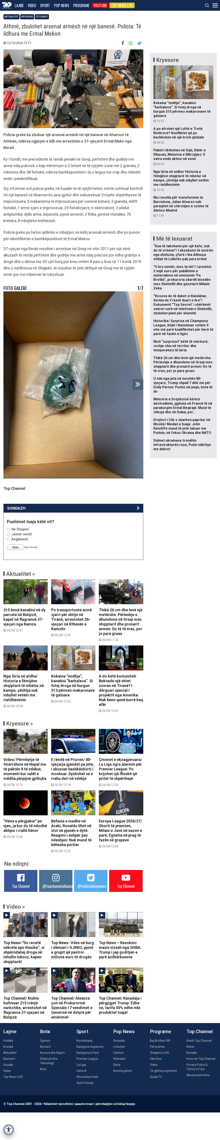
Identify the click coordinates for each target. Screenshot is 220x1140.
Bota (45, 1031)
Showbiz (119, 1040)
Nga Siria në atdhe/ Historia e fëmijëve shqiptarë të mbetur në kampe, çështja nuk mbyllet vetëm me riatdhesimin (23, 691)
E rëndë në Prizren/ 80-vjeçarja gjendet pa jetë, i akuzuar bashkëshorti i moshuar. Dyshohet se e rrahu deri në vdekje (72, 772)
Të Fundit (42, 16)
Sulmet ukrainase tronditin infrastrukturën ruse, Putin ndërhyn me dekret (182, 444)
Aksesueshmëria (197, 1075)
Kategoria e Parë (87, 1052)
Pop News (61, 5)
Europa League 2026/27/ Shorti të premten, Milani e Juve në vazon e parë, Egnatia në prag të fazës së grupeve (120, 833)
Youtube (100, 5)
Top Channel (21, 886)
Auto (43, 1069)
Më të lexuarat (174, 238)
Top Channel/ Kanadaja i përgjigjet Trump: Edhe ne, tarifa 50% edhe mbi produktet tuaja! (120, 1005)
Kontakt (191, 1052)
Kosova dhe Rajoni (52, 1052)
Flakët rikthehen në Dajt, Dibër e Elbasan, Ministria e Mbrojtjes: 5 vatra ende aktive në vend (179, 157)
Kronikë (8, 1046)
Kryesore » (19, 723)
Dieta (116, 1064)
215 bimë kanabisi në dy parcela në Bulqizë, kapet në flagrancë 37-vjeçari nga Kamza (24, 620)
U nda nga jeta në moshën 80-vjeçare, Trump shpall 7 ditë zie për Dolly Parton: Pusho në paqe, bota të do (182, 384)
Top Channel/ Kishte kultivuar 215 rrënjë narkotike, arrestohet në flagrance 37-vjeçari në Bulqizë (25, 1007)
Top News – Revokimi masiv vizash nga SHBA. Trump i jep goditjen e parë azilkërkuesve (120, 949)
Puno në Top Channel (200, 1058)
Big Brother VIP (160, 1040)
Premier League (87, 1058)
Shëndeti (119, 1058)
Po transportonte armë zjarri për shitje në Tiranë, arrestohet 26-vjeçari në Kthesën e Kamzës (71, 622)
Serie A (81, 1070)
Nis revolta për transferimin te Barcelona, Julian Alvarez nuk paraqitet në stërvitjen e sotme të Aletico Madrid (181, 206)
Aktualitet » (20, 574)
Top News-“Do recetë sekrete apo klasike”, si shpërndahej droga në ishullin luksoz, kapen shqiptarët (23, 952)
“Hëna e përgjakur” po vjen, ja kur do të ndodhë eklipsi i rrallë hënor (25, 829)
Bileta (190, 1046)
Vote (15, 547)
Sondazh (16, 508)
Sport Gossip (85, 1083)
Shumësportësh (87, 1077)
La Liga (81, 1064)
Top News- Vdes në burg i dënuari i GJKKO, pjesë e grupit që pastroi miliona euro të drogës (72, 949)
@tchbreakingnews (92, 886)
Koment (45, 1046)
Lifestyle (119, 1046)
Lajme (19, 5)
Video (32, 5)
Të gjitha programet (163, 1070)
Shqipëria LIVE (159, 1052)
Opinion (45, 1040)
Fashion (118, 1052)
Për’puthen (157, 1046)
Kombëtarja (84, 1040)
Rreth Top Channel (199, 1040)
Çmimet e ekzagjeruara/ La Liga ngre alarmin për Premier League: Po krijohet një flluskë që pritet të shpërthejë (120, 772)
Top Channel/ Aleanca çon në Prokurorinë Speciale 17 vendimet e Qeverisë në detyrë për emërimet (71, 1007)
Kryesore (27, 16)
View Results (31, 547)
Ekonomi (9, 1058)
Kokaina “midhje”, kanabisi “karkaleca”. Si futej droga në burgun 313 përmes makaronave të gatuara (73, 688)
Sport (45, 5)
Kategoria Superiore (90, 1046)
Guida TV (156, 1077)
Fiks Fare (156, 1058)
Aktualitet (11, 16)
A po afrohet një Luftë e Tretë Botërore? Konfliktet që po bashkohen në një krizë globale (178, 135)
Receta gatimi (122, 1070)
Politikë (8, 1040)
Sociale (8, 1064)
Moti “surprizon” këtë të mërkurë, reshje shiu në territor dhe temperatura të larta (180, 346)
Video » (15, 906)
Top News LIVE (122, 5)
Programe (81, 5)
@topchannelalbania (58, 886)
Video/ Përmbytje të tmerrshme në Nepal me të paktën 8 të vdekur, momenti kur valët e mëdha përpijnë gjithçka (24, 772)
